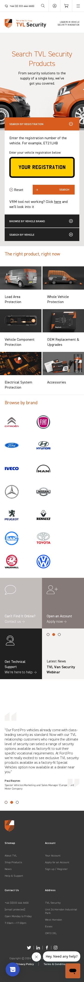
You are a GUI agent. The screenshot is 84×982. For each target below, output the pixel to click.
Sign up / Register (56, 869)
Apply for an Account (57, 862)
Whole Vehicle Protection (58, 299)
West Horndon (53, 919)
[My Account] (54, 6)
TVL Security (53, 902)
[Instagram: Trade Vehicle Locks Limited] (55, 947)
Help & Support (14, 875)
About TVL (11, 855)
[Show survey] (13, 969)
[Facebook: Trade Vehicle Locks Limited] (47, 947)
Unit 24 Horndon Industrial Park (61, 911)
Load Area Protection (13, 299)
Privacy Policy (25, 964)
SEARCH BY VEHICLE (21, 234)
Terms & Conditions (55, 964)
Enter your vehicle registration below (35, 152)
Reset (18, 189)
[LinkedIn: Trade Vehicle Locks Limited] (38, 947)
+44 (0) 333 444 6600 (22, 6)
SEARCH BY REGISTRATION (26, 124)
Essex (48, 926)
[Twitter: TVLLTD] (29, 947)
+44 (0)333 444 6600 (16, 902)
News (8, 869)
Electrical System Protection (18, 385)
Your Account (52, 855)
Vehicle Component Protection (20, 342)
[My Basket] (66, 6)
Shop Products (13, 862)
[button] (48, 634)
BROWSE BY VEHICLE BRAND (27, 221)
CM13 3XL (51, 933)
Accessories (56, 382)
